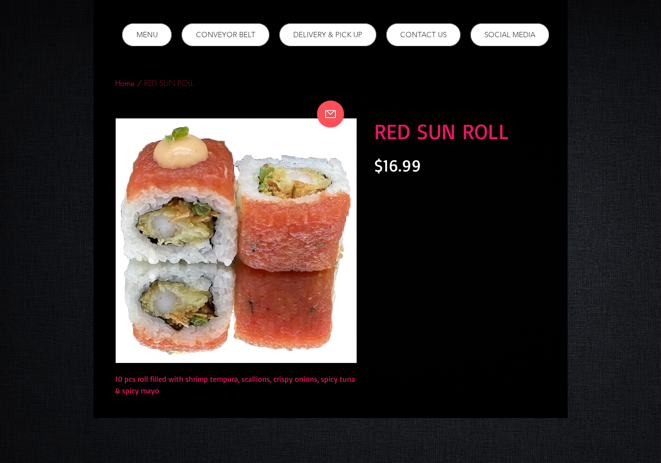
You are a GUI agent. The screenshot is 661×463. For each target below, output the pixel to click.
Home (125, 83)
